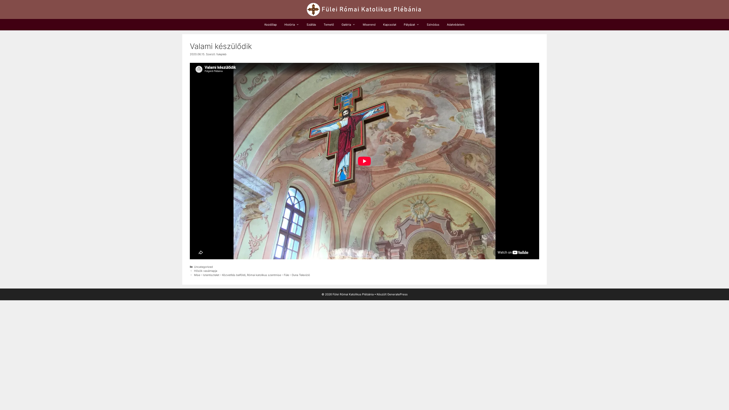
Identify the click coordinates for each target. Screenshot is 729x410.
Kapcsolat (389, 24)
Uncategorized (203, 266)
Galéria (346, 24)
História (289, 24)
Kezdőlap (270, 24)
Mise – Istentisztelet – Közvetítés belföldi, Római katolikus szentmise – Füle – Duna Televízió (252, 275)
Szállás (311, 24)
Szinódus (433, 24)
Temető (329, 24)
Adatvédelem (456, 24)
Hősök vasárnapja (205, 270)
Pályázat (409, 24)
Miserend (369, 24)
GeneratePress (397, 294)
